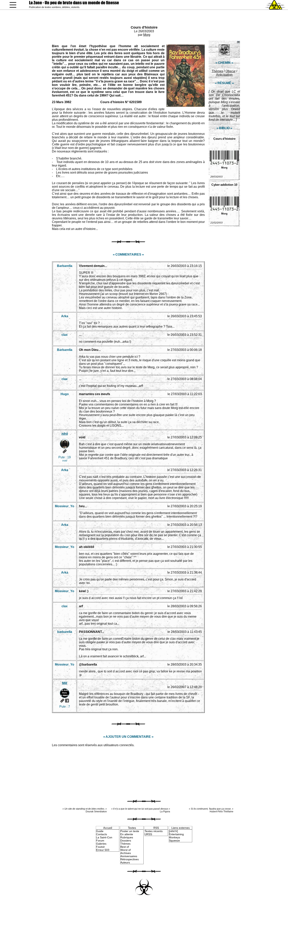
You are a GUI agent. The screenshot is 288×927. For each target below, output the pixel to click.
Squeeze (174, 840)
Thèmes (217, 71)
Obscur (230, 71)
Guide (99, 831)
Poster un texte (129, 831)
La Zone (74, 2)
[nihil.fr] (173, 831)
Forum (100, 840)
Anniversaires (128, 856)
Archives (125, 853)
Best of (124, 846)
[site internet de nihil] (65, 451)
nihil (65, 433)
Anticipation (224, 74)
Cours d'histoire (144, 27)
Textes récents (154, 831)
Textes (132, 827)
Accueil (107, 827)
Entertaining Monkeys (176, 836)
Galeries (101, 843)
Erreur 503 (102, 849)
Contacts (101, 834)
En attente (126, 834)
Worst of (125, 849)
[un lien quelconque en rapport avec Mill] (62, 701)
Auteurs (125, 862)
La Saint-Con (104, 837)
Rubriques (126, 837)
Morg (146, 34)
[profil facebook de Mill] (67, 701)
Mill (64, 683)
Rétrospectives (129, 859)
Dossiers (125, 840)
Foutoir (100, 846)
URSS (148, 834)
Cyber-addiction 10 (224, 184)
